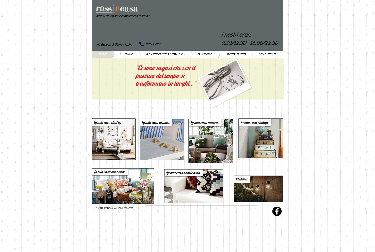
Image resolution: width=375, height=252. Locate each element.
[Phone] (141, 44)
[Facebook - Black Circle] (277, 211)
